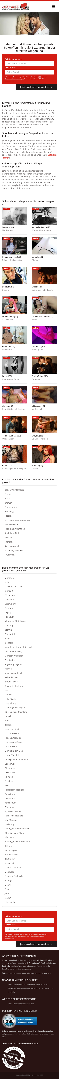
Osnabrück (10, 763)
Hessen (8, 515)
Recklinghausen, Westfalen (17, 841)
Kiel (6, 690)
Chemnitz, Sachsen (14, 686)
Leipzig (8, 612)
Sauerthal (36, 379)
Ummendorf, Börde (10, 379)
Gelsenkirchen (11, 677)
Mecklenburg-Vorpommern (18, 520)
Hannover (9, 616)
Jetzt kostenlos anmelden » (36, 87)
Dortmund (9, 599)
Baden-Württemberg (14, 489)
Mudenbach (37, 409)
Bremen (8, 502)
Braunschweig (11, 681)
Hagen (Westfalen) (13, 737)
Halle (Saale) (10, 699)
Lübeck (8, 716)
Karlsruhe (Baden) (13, 651)
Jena (7, 893)
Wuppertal (10, 634)
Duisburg (9, 625)
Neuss (8, 785)
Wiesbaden (10, 660)
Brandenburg (11, 507)
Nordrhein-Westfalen (15, 528)
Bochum (8, 629)
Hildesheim (10, 902)
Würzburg (9, 807)
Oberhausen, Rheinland (16, 712)
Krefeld (8, 694)
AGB (39, 77)
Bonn (7, 638)
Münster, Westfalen (14, 655)
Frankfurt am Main (13, 586)
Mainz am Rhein (12, 729)
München (9, 578)
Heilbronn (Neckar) (14, 815)
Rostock (8, 725)
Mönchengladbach (13, 673)
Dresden (9, 608)
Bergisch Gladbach (14, 876)
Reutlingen (10, 859)
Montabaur (10, 871)
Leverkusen (10, 772)
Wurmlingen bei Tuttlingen (14, 469)
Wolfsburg (9, 824)
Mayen (35, 469)
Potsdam (9, 781)
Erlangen (9, 880)
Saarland (9, 537)
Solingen (9, 776)
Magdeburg (10, 703)
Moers (8, 884)
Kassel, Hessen (12, 733)
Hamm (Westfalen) (13, 742)
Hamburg (9, 511)
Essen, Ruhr (10, 603)
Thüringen (10, 554)
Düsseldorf (10, 595)
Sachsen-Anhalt (12, 546)
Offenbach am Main (14, 833)
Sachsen (9, 541)
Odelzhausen (8, 439)
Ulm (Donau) (10, 820)
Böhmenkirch (8, 349)
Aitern (34, 320)
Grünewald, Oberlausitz (42, 290)
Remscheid (10, 863)
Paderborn (10, 794)
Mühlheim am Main (14, 750)
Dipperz (5, 290)
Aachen (8, 668)
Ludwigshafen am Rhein (16, 759)
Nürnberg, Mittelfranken (16, 621)
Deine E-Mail (10, 67)
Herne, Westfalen (13, 755)
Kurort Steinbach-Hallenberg (14, 409)
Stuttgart (9, 591)
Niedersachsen (12, 524)
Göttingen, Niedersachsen (17, 828)
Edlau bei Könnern (40, 439)
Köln (7, 582)
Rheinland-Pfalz (12, 533)
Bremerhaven (11, 854)
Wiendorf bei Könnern (41, 230)
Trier (7, 889)
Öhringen (36, 260)
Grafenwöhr (7, 320)
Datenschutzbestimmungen (14, 79)
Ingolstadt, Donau (13, 811)
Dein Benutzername (13, 59)
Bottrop (8, 846)
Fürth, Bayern (11, 850)
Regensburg (10, 802)
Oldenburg (10, 768)
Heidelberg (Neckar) (14, 789)
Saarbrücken (11, 746)
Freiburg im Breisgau (15, 707)
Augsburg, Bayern (13, 664)
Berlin (7, 498)
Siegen (8, 897)
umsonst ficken (28, 1003)
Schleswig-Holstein (14, 550)
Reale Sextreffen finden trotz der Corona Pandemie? (28, 984)
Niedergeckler (38, 349)
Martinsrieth (7, 230)
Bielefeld (9, 642)
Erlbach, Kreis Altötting (12, 260)
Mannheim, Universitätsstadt (18, 647)
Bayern (8, 494)
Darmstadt (10, 798)
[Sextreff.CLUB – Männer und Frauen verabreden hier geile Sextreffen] (16, 6)
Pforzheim (9, 837)
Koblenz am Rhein (13, 867)
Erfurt (7, 720)
